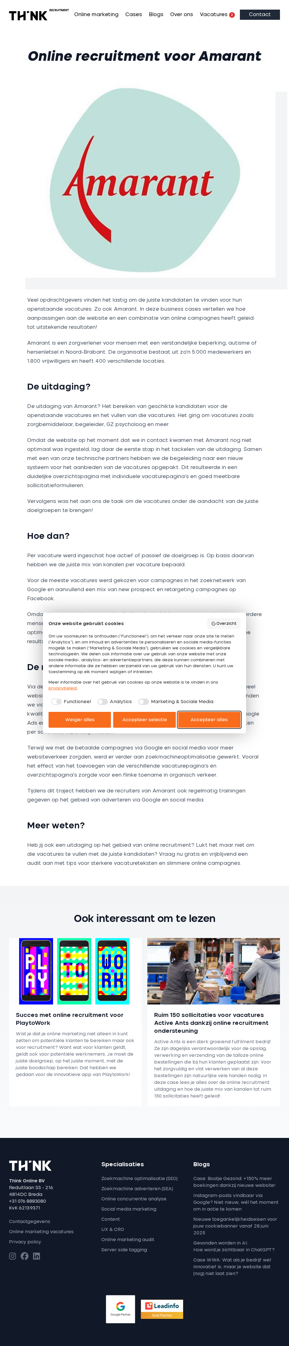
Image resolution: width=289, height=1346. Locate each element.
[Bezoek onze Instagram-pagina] (12, 1256)
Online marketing (96, 14)
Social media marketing (128, 1209)
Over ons (181, 14)
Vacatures (216, 14)
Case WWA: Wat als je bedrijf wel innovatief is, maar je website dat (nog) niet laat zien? (232, 1267)
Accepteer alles (209, 720)
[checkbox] (70, 701)
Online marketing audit (127, 1239)
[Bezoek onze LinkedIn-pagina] (36, 1256)
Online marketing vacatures (41, 1232)
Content (110, 1219)
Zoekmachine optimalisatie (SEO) (139, 1178)
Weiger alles (80, 720)
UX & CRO (112, 1229)
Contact (260, 14)
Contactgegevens (29, 1221)
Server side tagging (124, 1250)
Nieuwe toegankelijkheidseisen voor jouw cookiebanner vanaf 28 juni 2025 (235, 1226)
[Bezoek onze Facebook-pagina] (25, 1256)
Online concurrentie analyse (134, 1199)
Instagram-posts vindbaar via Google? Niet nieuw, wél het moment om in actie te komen (236, 1202)
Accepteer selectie (144, 720)
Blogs (156, 14)
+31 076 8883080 (27, 1201)
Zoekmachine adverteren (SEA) (137, 1189)
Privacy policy (25, 1242)
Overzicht (226, 624)
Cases (133, 14)
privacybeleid (63, 688)
